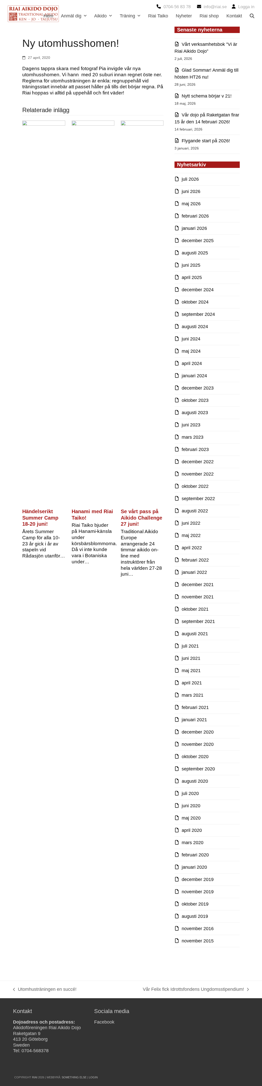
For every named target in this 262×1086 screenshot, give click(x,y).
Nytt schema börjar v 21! (207, 96)
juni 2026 (191, 191)
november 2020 (198, 744)
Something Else (74, 1077)
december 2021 (198, 584)
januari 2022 (194, 572)
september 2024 (198, 314)
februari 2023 (195, 449)
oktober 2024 (195, 302)
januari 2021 (194, 719)
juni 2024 (191, 338)
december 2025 (198, 240)
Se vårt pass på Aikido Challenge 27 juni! (141, 518)
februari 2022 (195, 560)
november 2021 (198, 596)
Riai (34, 1077)
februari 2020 (195, 854)
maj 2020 (191, 818)
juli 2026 (190, 179)
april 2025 (192, 277)
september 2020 (198, 768)
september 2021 (198, 621)
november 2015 (198, 940)
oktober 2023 (195, 400)
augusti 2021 (195, 633)
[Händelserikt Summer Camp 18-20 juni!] (43, 312)
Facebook (104, 1022)
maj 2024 (191, 351)
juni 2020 (191, 805)
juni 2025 (191, 265)
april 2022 (192, 547)
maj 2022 (191, 535)
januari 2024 (194, 375)
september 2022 (198, 498)
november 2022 (198, 474)
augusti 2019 (195, 916)
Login (93, 1077)
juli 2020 (190, 793)
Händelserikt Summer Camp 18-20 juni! (40, 518)
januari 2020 (194, 867)
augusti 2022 (195, 510)
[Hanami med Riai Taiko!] (93, 312)
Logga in (246, 6)
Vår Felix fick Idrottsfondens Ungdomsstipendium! (193, 990)
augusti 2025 (195, 252)
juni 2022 (191, 523)
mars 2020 (192, 842)
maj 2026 (191, 203)
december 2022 (198, 461)
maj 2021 (191, 670)
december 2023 (198, 388)
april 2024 (192, 363)
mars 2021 (192, 695)
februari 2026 (195, 216)
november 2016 (198, 928)
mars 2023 (192, 437)
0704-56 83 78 (177, 6)
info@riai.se (215, 6)
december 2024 (198, 289)
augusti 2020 (195, 781)
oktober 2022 (195, 486)
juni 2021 (191, 658)
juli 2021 (190, 646)
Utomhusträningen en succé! (44, 990)
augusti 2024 (195, 326)
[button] (252, 15)
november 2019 (198, 891)
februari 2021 (195, 707)
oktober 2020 (195, 756)
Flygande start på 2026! (206, 140)
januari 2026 (194, 228)
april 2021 (192, 682)
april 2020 (192, 830)
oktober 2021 (195, 609)
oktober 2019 (195, 904)
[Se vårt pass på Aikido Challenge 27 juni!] (142, 312)
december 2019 (198, 879)
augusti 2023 (195, 412)
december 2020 (198, 732)
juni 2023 (191, 424)
